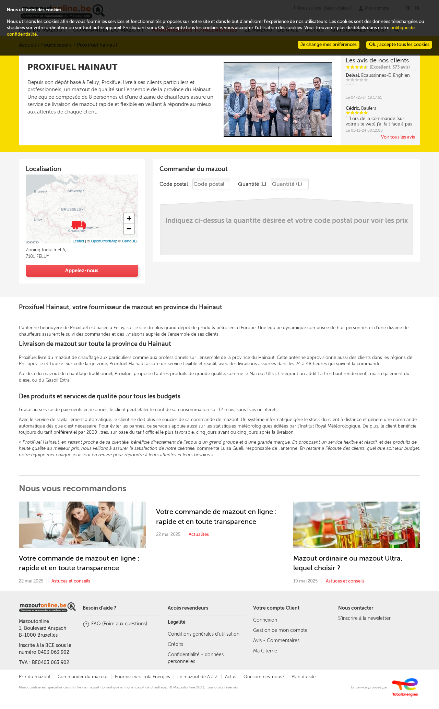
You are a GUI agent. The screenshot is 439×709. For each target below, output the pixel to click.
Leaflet (78, 240)
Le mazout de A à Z (197, 676)
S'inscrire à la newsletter (364, 618)
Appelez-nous (81, 270)
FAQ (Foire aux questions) (119, 624)
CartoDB (129, 240)
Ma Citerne (265, 651)
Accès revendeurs (188, 608)
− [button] (129, 228)
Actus (230, 676)
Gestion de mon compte (280, 630)
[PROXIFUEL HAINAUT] (78, 224)
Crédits (175, 644)
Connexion (265, 620)
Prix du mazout (34, 676)
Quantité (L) (252, 184)
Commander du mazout (83, 676)
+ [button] (129, 218)
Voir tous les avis (398, 137)
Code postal (173, 184)
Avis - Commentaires (276, 641)
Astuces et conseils (70, 581)
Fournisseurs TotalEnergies (142, 676)
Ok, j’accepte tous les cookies (399, 44)
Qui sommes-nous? (264, 676)
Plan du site (304, 676)
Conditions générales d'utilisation (203, 634)
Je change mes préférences (328, 44)
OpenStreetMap (104, 240)
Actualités (199, 534)
